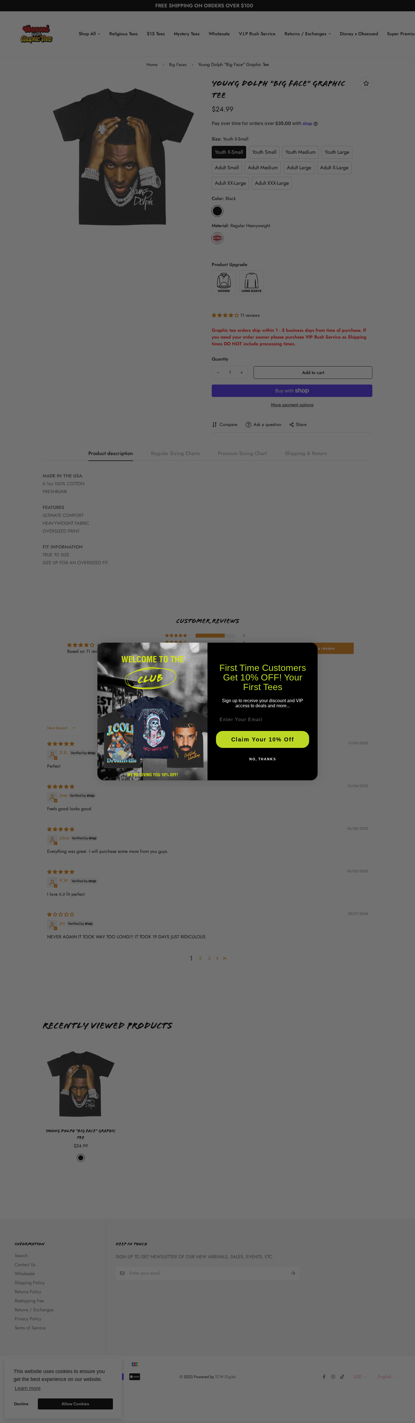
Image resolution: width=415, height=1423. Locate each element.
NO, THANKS (262, 759)
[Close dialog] (311, 648)
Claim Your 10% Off (262, 739)
